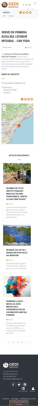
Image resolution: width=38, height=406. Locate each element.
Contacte (5, 399)
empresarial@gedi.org (12, 379)
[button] (19, 126)
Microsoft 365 (23, 391)
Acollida (29, 47)
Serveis (11, 16)
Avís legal (14, 399)
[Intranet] (33, 387)
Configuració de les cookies (19, 403)
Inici (4, 16)
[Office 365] (23, 388)
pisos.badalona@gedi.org (14, 83)
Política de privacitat (28, 399)
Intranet (32, 391)
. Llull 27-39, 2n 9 (10, 371)
